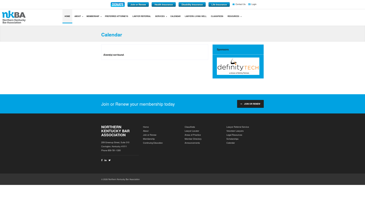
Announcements (192, 142)
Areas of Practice (193, 134)
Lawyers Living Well (196, 16)
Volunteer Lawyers (235, 130)
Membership (93, 16)
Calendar (175, 16)
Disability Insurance (192, 4)
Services (160, 16)
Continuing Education (153, 142)
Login (254, 4)
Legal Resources (234, 134)
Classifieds (217, 16)
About (77, 16)
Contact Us (241, 4)
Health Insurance (164, 4)
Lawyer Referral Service (237, 126)
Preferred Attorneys (116, 16)
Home (67, 16)
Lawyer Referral (141, 16)
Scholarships (232, 138)
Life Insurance (219, 4)
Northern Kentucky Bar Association (115, 131)
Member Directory (193, 138)
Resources (233, 16)
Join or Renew (138, 4)
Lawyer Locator (192, 130)
